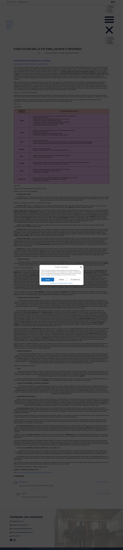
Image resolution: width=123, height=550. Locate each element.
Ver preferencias (75, 279)
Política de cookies (54, 283)
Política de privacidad (63, 283)
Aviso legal (70, 283)
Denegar (61, 279)
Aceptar (48, 279)
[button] (81, 267)
